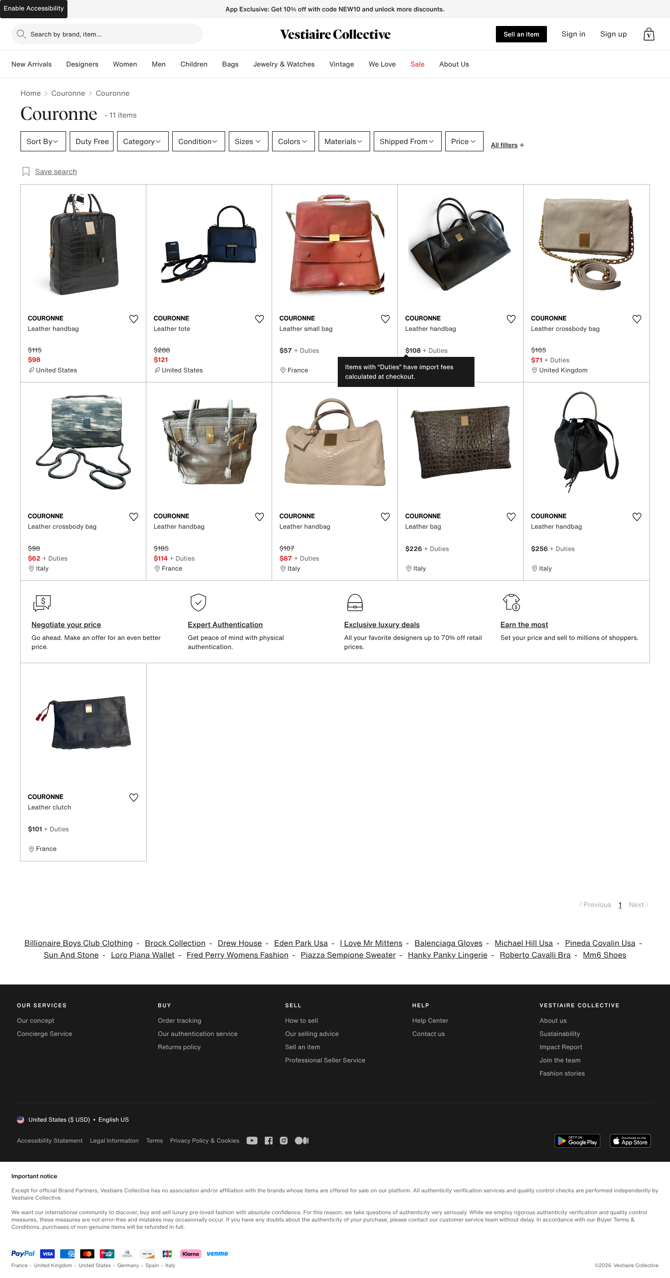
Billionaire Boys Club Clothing (78, 943)
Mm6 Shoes (604, 955)
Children (194, 64)
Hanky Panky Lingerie (448, 955)
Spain (152, 1265)
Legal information (114, 1140)
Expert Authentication (225, 624)
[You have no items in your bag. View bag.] (649, 34)
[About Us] (476, 64)
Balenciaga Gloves (449, 943)
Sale (418, 64)
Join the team (560, 1060)
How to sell (301, 1020)
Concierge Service (44, 1034)
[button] (649, 34)
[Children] (214, 64)
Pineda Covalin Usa (600, 943)
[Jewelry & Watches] (321, 64)
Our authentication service (197, 1034)
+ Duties (306, 350)
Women (125, 64)
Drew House (240, 943)
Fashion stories (562, 1073)
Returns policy (179, 1047)
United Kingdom (53, 1265)
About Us (454, 64)
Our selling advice (312, 1034)
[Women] (144, 64)
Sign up (613, 34)
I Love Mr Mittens (371, 943)
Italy (170, 1265)
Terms (154, 1140)
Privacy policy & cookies (204, 1140)
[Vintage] (361, 64)
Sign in (574, 34)
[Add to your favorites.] (133, 319)
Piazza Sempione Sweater (348, 955)
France (19, 1265)
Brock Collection (175, 943)
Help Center (430, 1020)
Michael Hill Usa (524, 943)
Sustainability (560, 1034)
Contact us (428, 1034)
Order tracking (179, 1020)
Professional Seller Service (325, 1060)
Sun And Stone (71, 955)
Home (31, 93)
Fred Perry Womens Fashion (238, 955)
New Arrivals (31, 64)
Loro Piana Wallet (142, 955)
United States (95, 1265)
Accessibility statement (49, 1140)
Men (159, 64)
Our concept (35, 1020)
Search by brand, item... (66, 34)
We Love (382, 64)
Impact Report (561, 1047)
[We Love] (403, 64)
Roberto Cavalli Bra (535, 955)
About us (553, 1020)
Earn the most (524, 624)
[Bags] (245, 64)
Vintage (341, 64)
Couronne (68, 93)
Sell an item (521, 34)
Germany (128, 1265)
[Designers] (105, 64)
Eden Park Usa (301, 943)
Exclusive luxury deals (382, 624)
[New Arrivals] (58, 64)
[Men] (173, 64)
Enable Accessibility (34, 8)
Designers (82, 64)
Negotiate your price (66, 624)
